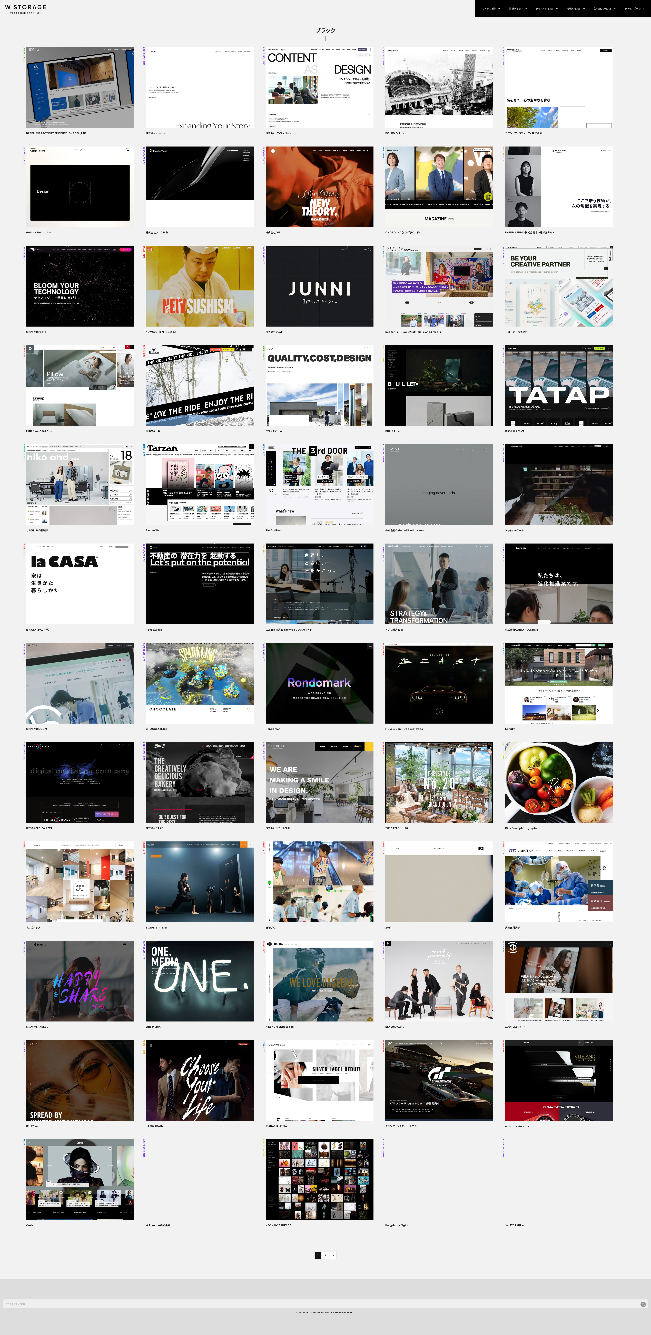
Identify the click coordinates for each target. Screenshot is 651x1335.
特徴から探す (574, 8)
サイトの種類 (489, 8)
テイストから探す (545, 8)
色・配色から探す (603, 8)
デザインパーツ (633, 8)
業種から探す (516, 8)
